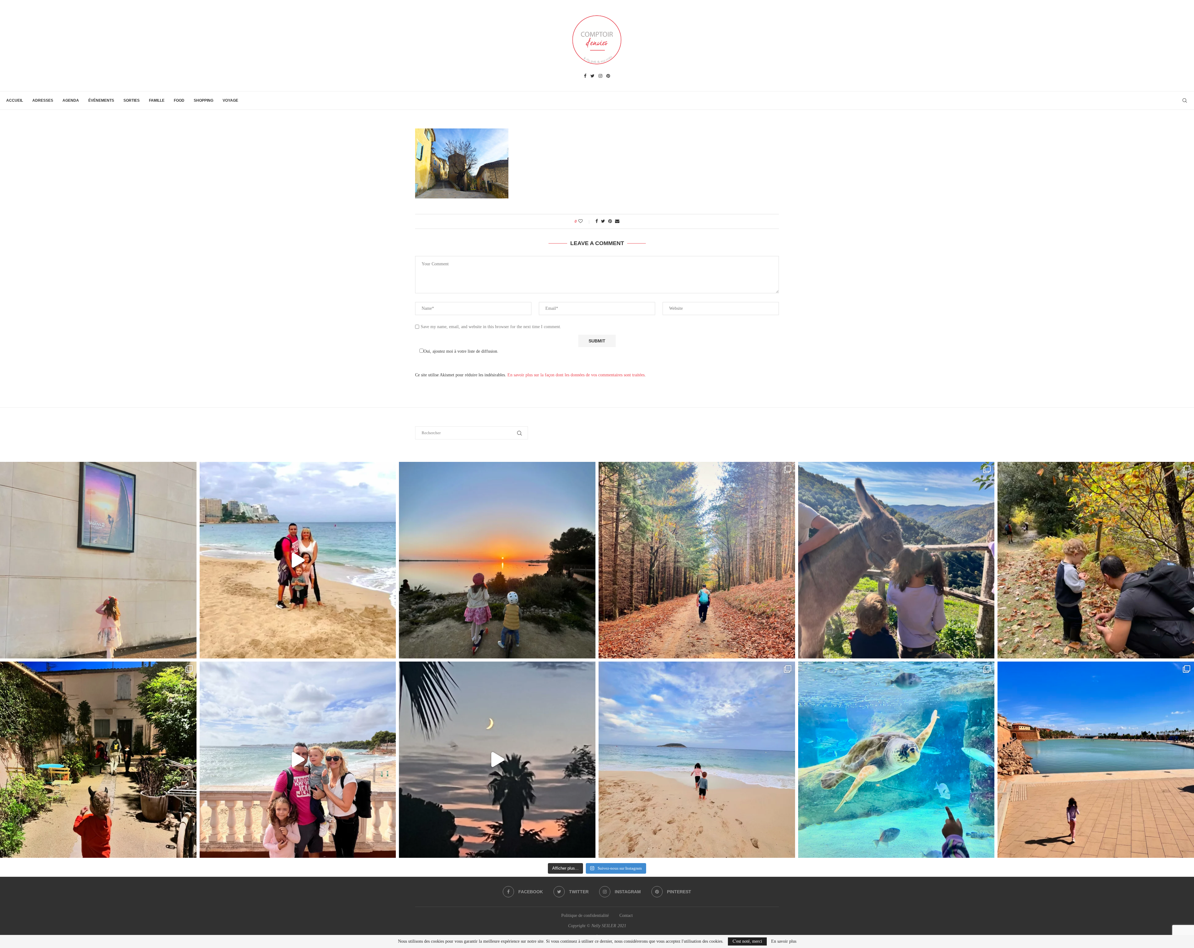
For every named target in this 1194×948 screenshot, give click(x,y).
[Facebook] (585, 76)
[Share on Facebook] (596, 221)
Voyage (230, 100)
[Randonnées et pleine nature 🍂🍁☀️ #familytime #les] (697, 560)
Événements (101, 100)
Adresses (42, 100)
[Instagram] (600, 76)
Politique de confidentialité (585, 915)
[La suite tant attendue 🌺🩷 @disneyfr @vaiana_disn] (98, 560)
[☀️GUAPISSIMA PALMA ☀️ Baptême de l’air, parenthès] (1095, 760)
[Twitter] (592, 76)
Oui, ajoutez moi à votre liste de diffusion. (460, 351)
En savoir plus (783, 941)
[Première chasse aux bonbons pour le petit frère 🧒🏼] (98, 760)
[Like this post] (584, 221)
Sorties (131, 100)
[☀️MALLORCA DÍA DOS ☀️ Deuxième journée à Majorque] (896, 760)
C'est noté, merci (747, 941)
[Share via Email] (617, 221)
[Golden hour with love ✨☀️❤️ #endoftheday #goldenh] (497, 560)
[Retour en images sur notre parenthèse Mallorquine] (298, 760)
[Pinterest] (608, 76)
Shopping (203, 100)
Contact (626, 915)
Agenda (70, 100)
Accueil (14, 100)
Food (179, 100)
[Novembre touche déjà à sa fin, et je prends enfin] (298, 560)
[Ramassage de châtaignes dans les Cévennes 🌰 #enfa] (1095, 560)
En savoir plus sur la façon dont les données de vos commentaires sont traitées (576, 375)
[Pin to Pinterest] (610, 221)
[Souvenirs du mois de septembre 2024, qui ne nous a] (497, 760)
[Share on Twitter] (603, 221)
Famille (156, 100)
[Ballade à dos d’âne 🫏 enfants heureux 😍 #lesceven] (896, 560)
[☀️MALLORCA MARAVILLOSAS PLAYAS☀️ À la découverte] (697, 760)
